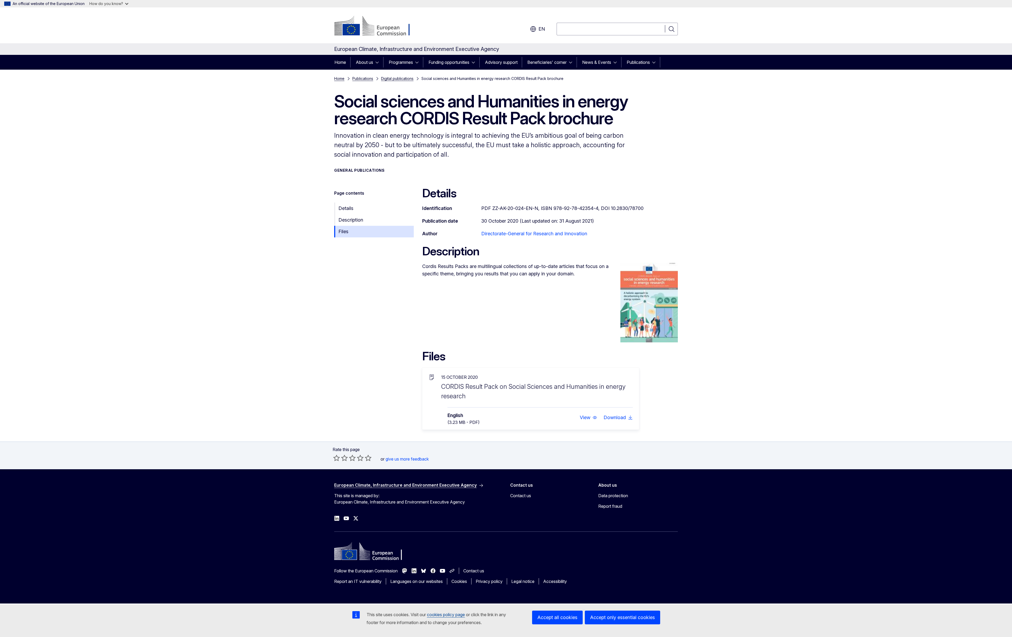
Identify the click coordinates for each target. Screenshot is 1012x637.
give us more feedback (407, 459)
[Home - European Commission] (376, 26)
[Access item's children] (378, 62)
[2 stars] (340, 457)
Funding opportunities (449, 62)
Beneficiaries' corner (547, 62)
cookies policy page (446, 614)
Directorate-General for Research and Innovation (534, 233)
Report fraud (610, 506)
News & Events (596, 62)
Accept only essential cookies (622, 617)
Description (350, 220)
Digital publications (397, 78)
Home (340, 62)
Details (345, 208)
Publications (638, 62)
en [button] (541, 29)
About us (364, 62)
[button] (588, 417)
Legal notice (522, 581)
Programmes (401, 62)
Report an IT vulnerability (358, 581)
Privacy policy (489, 581)
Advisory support (501, 62)
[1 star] (336, 457)
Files (343, 231)
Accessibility (555, 581)
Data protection (613, 495)
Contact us (520, 495)
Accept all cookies (557, 617)
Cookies (459, 581)
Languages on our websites (416, 581)
